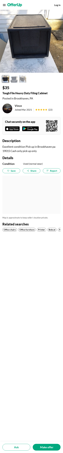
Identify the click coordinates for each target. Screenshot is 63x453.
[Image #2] (14, 79)
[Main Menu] (4, 5)
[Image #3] (22, 79)
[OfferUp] (14, 5)
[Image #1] (5, 79)
